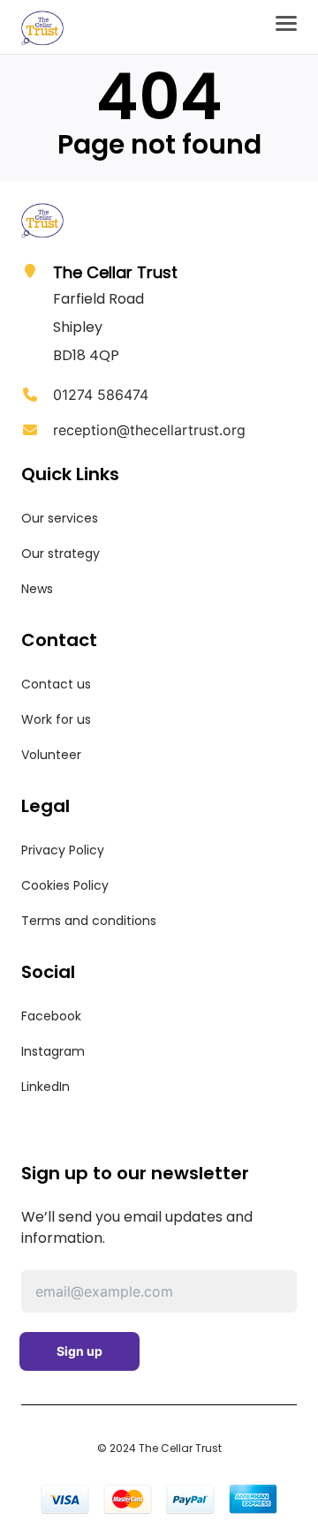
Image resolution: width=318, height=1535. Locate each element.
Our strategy (60, 553)
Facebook (51, 1016)
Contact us (56, 684)
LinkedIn (45, 1086)
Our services (59, 518)
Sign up (79, 1350)
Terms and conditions (88, 920)
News (37, 589)
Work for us (56, 719)
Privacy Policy (62, 850)
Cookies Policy (65, 885)
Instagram (53, 1051)
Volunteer (51, 755)
